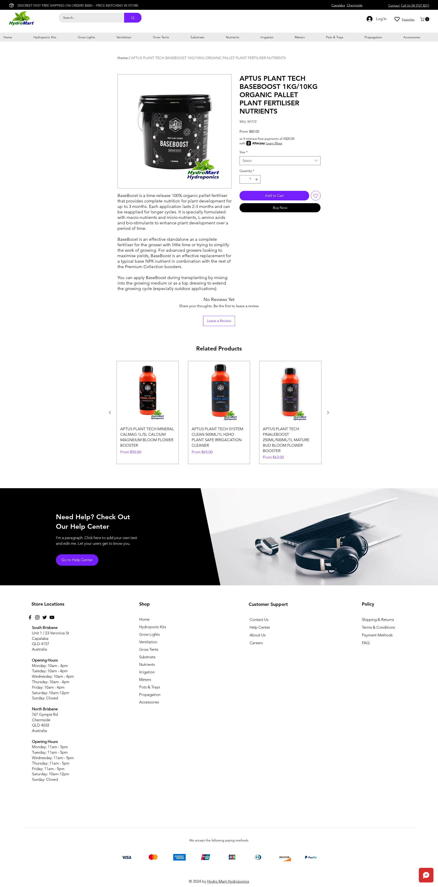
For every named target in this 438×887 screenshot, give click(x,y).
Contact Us (259, 619)
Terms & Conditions (378, 627)
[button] (425, 19)
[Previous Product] (110, 412)
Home (122, 58)
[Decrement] (243, 179)
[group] (219, 412)
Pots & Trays (149, 687)
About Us (258, 635)
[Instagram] (37, 617)
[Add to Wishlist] (316, 195)
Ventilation (148, 642)
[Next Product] (328, 412)
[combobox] (280, 160)
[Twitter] (44, 617)
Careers (256, 643)
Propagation (149, 694)
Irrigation (147, 672)
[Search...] (132, 18)
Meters (145, 679)
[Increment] (257, 179)
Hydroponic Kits (152, 627)
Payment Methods (378, 635)
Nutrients (147, 664)
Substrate (147, 657)
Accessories (149, 702)
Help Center (260, 627)
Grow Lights (149, 634)
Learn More (274, 143)
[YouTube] (52, 617)
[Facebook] (30, 617)
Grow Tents (148, 649)
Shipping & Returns (378, 619)
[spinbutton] (250, 179)
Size (244, 152)
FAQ (366, 643)
